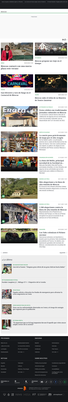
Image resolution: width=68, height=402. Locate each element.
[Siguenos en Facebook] (55, 382)
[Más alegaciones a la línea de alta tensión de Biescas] (19, 188)
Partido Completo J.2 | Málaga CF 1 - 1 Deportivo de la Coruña (24, 282)
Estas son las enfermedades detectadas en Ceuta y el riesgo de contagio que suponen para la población (38, 308)
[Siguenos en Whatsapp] (65, 382)
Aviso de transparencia (41, 372)
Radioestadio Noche (23, 343)
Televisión (20, 363)
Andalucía (37, 349)
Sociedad (3, 372)
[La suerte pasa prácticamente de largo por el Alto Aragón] (19, 141)
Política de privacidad (41, 363)
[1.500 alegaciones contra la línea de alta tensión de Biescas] (19, 213)
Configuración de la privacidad (57, 372)
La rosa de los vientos (24, 346)
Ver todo (20, 352)
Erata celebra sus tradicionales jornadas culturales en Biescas (53, 111)
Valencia (37, 352)
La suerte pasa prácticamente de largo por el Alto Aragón (52, 136)
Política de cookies (40, 369)
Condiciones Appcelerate (58, 363)
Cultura (20, 366)
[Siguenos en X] (60, 382)
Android (17, 383)
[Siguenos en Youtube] (42, 382)
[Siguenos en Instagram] (51, 382)
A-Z (64, 40)
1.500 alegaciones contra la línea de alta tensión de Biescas (53, 208)
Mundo (3, 366)
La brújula (3, 349)
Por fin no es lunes (23, 349)
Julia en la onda (5, 346)
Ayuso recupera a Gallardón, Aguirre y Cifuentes (12, 1)
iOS (26, 383)
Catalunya (38, 346)
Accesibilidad (55, 369)
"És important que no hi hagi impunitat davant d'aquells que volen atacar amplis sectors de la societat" (39, 323)
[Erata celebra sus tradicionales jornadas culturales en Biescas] (19, 116)
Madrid (37, 343)
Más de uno (4, 343)
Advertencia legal (39, 366)
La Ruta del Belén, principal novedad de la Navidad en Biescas (51, 163)
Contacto (54, 366)
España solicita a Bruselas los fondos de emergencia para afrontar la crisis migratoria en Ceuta (37, 293)
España (3, 363)
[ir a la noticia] (7, 269)
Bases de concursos (40, 375)
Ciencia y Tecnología (23, 369)
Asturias (54, 346)
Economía (3, 369)
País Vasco (55, 349)
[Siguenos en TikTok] (46, 382)
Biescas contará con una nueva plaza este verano (16, 67)
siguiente (62, 253)
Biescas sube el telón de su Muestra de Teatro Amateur (50, 99)
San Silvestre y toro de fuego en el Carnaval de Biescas (16, 94)
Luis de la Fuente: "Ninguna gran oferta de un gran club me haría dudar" (39, 267)
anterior (5, 253)
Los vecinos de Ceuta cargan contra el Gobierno (35, 1)
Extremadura (55, 343)
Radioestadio (4, 352)
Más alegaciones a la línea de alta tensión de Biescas (52, 183)
